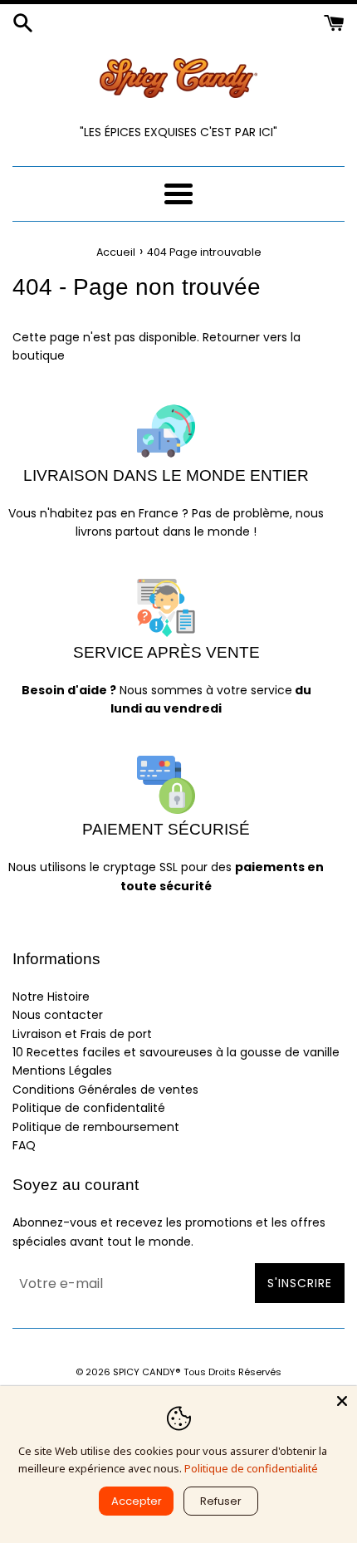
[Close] (342, 1401)
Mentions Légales (62, 1070)
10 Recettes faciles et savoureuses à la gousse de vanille (176, 1052)
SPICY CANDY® (147, 1372)
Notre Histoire (51, 996)
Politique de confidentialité (251, 1468)
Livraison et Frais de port (82, 1034)
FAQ (24, 1145)
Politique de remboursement (95, 1127)
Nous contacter (57, 1015)
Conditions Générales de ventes (105, 1089)
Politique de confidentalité (88, 1108)
